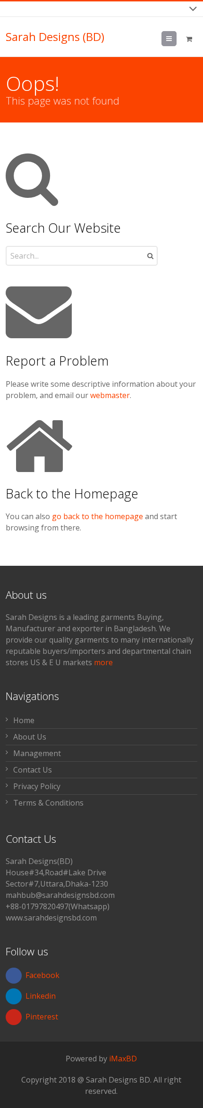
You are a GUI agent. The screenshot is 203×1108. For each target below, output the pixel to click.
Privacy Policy (36, 786)
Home (23, 720)
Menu (176, 38)
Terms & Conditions (48, 803)
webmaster (110, 395)
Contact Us (32, 770)
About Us (29, 737)
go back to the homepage (97, 516)
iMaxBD (123, 1058)
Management (37, 753)
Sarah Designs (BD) (55, 36)
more (103, 662)
